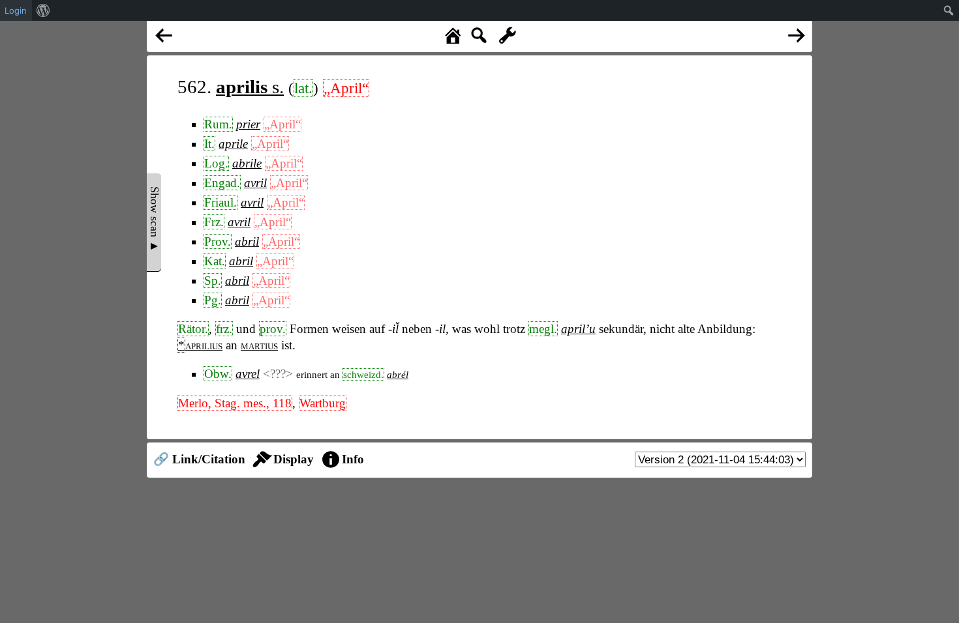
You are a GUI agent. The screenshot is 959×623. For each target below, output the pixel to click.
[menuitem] (43, 10)
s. (250, 86)
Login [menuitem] (16, 10)
